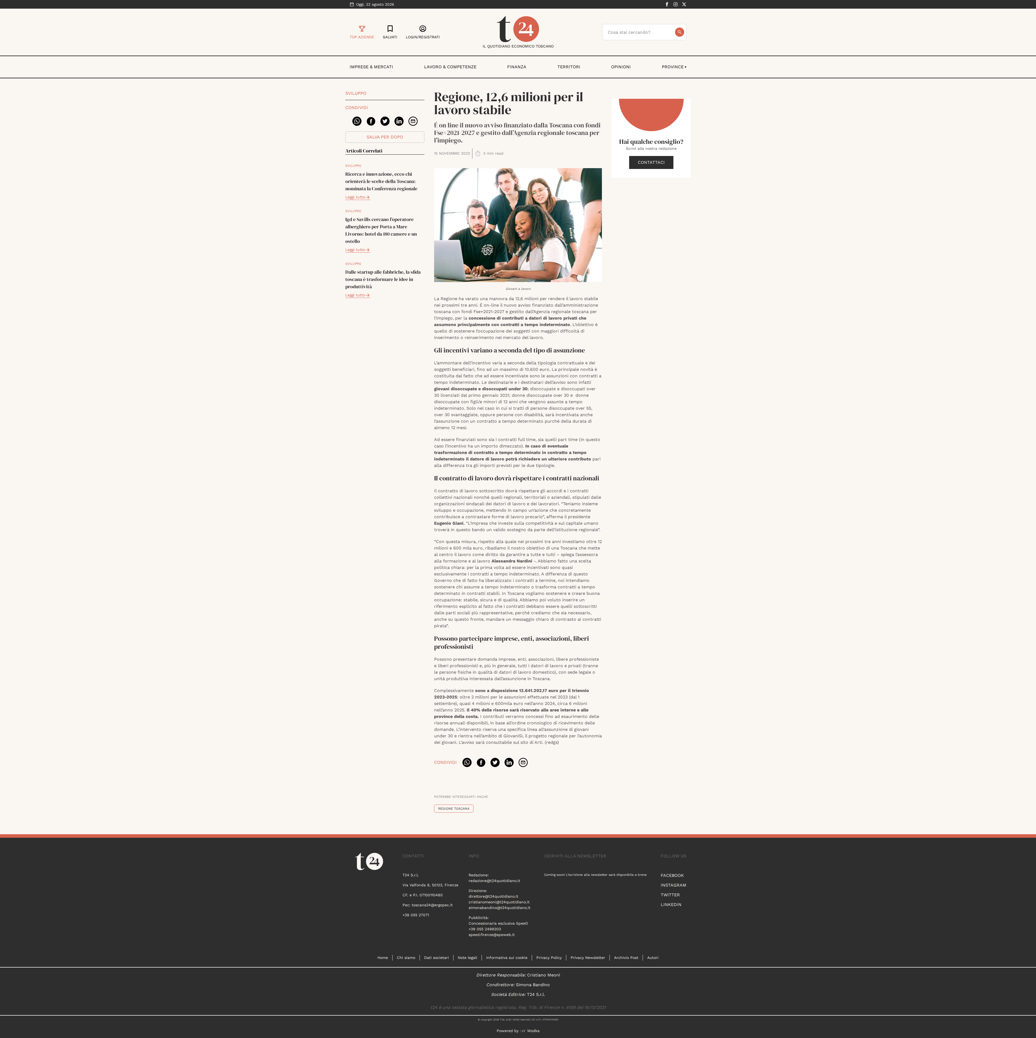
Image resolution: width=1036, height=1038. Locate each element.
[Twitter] (684, 4)
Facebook (672, 875)
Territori (568, 66)
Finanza (516, 66)
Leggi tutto (355, 197)
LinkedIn (671, 904)
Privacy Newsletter (588, 957)
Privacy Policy (549, 957)
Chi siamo (406, 957)
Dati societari (436, 957)
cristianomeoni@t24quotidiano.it (499, 902)
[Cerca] (679, 32)
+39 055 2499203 (485, 929)
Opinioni (621, 66)
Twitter (670, 894)
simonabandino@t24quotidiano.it (499, 907)
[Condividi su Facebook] (371, 121)
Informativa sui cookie (506, 957)
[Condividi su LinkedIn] (399, 121)
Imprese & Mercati (371, 66)
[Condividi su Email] (413, 121)
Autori (653, 957)
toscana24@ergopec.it (432, 905)
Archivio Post (626, 957)
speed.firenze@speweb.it (492, 934)
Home (382, 957)
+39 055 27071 (416, 915)
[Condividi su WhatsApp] (357, 121)
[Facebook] (667, 4)
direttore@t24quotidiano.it (493, 896)
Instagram (673, 885)
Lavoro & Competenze (450, 66)
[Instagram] (675, 4)
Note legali (467, 957)
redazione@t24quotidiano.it (494, 880)
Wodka (533, 1031)
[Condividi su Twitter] (385, 121)
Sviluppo (355, 93)
